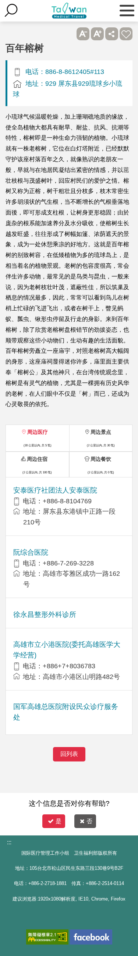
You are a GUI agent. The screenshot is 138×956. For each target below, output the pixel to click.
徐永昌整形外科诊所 (44, 614)
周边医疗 (37, 432)
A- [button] (83, 33)
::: (9, 842)
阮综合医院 (30, 552)
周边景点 (101, 432)
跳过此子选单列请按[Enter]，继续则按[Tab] (68, 33)
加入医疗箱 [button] (126, 33)
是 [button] (58, 821)
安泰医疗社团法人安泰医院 (55, 490)
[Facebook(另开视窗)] (91, 937)
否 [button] (89, 821)
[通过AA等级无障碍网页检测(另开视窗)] (47, 937)
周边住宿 (37, 459)
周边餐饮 (101, 459)
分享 (111, 33)
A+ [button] (97, 33)
